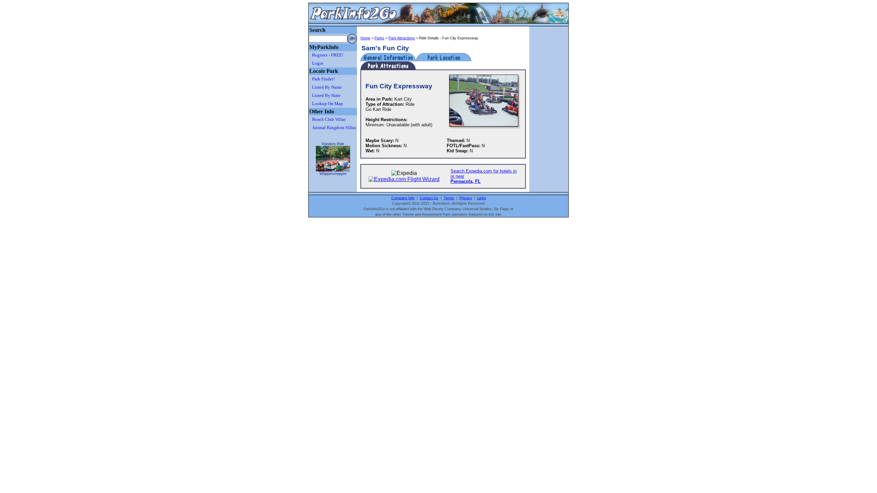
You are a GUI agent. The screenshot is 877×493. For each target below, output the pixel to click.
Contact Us (429, 198)
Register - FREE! (327, 55)
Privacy (465, 198)
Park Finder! (323, 78)
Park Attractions (401, 38)
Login (317, 63)
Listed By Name (327, 87)
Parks (379, 38)
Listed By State (326, 95)
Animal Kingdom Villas (334, 127)
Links (481, 198)
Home (365, 38)
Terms (449, 198)
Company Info (403, 198)
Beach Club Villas (329, 119)
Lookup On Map (327, 103)
